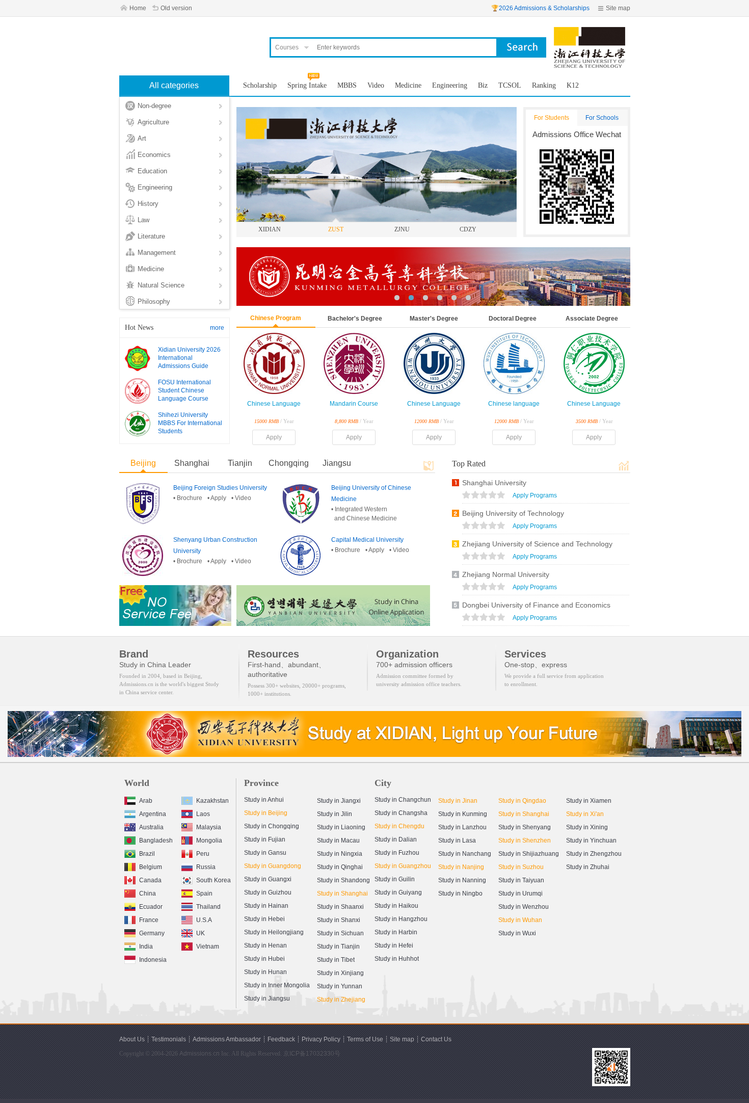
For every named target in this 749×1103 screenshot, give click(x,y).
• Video (241, 498)
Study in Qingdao (522, 800)
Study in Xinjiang (340, 973)
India (146, 946)
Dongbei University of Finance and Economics (536, 605)
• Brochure (187, 498)
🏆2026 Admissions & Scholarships (540, 8)
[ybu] (333, 605)
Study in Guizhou (267, 892)
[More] (428, 465)
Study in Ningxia (339, 853)
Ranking (544, 85)
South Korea (213, 880)
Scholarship (260, 85)
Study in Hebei (264, 919)
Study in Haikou (396, 905)
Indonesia (153, 959)
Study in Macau (338, 840)
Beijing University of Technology (513, 513)
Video (375, 85)
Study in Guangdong (272, 866)
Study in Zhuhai (587, 867)
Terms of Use (365, 1039)
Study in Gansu (265, 852)
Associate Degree (592, 318)
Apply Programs (535, 495)
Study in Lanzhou (462, 827)
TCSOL (509, 85)
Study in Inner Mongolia (277, 985)
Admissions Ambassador (227, 1039)
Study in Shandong (343, 880)
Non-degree (154, 106)
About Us (132, 1039)
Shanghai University (494, 483)
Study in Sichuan (340, 933)
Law (143, 220)
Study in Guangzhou (402, 866)
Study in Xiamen (588, 800)
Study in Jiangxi (339, 800)
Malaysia (208, 827)
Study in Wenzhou (523, 906)
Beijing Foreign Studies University (220, 487)
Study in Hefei (393, 945)
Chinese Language (274, 403)
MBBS (347, 85)
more (217, 327)
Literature (151, 236)
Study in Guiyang (398, 892)
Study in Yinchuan (591, 840)
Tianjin (240, 463)
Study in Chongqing (271, 826)
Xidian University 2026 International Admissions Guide (189, 358)
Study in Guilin (394, 879)
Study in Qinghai (340, 867)
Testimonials (168, 1039)
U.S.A (204, 920)
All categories (174, 85)
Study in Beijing (265, 813)
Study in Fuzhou (396, 852)
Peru (202, 853)
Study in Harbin (395, 932)
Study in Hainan (266, 905)
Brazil (147, 853)
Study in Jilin (334, 814)
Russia (206, 867)
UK (200, 933)
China (147, 893)
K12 (573, 85)
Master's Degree (434, 318)
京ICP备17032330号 (311, 1053)
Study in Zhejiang (341, 999)
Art (142, 138)
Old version (176, 8)
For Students (551, 117)
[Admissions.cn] (188, 43)
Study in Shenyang (524, 827)
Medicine (151, 269)
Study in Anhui (264, 799)
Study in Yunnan (339, 986)
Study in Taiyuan (521, 880)
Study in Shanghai (342, 893)
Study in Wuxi (517, 933)
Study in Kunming (462, 814)
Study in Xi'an (585, 814)
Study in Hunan (265, 972)
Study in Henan (265, 945)
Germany (152, 933)
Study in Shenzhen (524, 840)
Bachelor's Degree (355, 318)
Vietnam (207, 946)
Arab (145, 800)
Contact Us (436, 1039)
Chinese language (514, 403)
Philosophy (154, 301)
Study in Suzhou (521, 867)
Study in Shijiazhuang (528, 853)
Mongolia (209, 840)
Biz (483, 85)
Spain (204, 893)
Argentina (152, 814)
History (148, 203)
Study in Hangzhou (400, 919)
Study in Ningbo (460, 893)
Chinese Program (275, 318)
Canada (150, 880)
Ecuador (151, 906)
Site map (618, 8)
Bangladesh (156, 840)
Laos (203, 814)
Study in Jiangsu (267, 998)
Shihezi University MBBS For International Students (190, 423)
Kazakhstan (212, 800)
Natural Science (161, 285)
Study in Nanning (462, 880)
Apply (274, 437)
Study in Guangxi (267, 879)
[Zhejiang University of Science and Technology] (589, 31)
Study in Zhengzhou (594, 853)
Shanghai (191, 463)
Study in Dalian (395, 839)
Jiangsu (337, 463)
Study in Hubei (264, 958)
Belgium (150, 867)
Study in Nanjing (461, 867)
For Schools (602, 117)
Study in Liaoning (341, 827)
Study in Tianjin (338, 946)
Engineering (155, 187)
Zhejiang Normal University (505, 574)
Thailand (208, 906)
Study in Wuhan (520, 920)
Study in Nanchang (464, 853)
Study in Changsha (400, 813)
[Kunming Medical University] (469, 276)
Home (137, 8)
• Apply (216, 498)
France (148, 920)
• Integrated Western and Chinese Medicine (364, 514)
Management (157, 252)
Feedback (281, 1039)
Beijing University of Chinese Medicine (371, 493)
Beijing (143, 463)
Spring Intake (307, 85)
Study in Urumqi (520, 893)
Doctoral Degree (513, 318)
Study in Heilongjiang (274, 932)
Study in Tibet (336, 959)
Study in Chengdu (399, 826)
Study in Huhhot (396, 958)
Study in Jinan (457, 800)
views (483, 496)
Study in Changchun (402, 799)
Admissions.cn (199, 1053)
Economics (154, 155)
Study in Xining (587, 827)
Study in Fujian (264, 839)
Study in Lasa (457, 840)
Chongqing (289, 463)
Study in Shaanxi (340, 906)
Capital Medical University (367, 539)
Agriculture (153, 122)
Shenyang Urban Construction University (215, 545)
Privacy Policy (321, 1039)
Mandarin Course (354, 403)
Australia (151, 827)
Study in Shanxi (338, 920)
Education (152, 171)
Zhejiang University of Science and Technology (537, 544)
